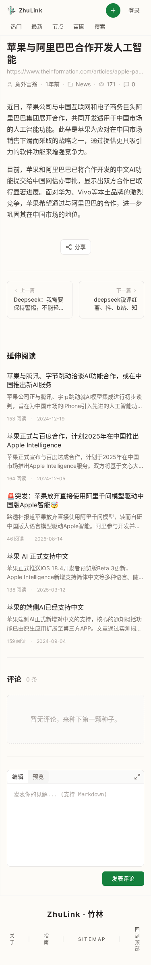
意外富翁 (26, 84)
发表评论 (123, 878)
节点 (58, 26)
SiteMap (92, 939)
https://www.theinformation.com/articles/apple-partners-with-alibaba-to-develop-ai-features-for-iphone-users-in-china (75, 71)
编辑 (17, 776)
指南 (47, 939)
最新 (37, 26)
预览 (38, 776)
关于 (12, 939)
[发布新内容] (113, 10)
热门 (16, 26)
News (83, 84)
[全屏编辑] (137, 776)
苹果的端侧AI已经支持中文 (45, 607)
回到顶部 (138, 939)
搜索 (99, 26)
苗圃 (79, 26)
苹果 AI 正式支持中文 (37, 556)
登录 (134, 10)
